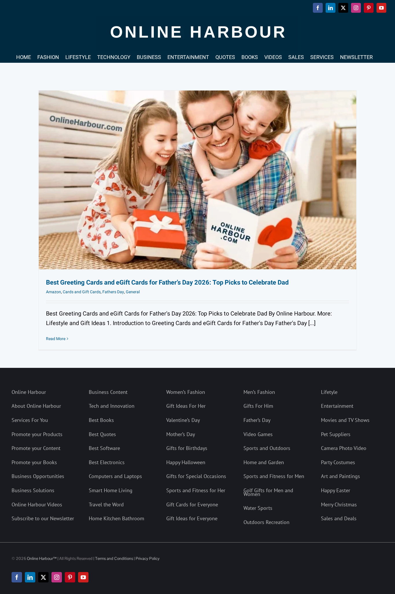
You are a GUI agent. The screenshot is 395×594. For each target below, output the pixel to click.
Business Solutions (33, 490)
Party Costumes (338, 462)
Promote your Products (37, 434)
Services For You (30, 420)
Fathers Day (113, 292)
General (133, 292)
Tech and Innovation (111, 406)
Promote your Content (36, 448)
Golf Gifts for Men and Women (268, 492)
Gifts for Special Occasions (196, 476)
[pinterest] (70, 577)
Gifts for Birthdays (186, 448)
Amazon (53, 292)
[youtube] (83, 577)
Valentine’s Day (183, 420)
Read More (55, 339)
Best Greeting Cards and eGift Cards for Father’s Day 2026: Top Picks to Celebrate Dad (167, 282)
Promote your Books (34, 462)
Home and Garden (263, 462)
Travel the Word (106, 504)
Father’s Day (256, 420)
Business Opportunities (38, 476)
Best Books (101, 420)
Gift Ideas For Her (186, 406)
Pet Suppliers (335, 434)
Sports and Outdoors (266, 448)
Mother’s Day (180, 434)
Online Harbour (29, 392)
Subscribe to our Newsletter (43, 518)
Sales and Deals (339, 518)
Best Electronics (107, 462)
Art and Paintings (340, 476)
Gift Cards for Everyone (192, 504)
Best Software (104, 448)
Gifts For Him (258, 406)
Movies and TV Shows (345, 420)
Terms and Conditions (114, 558)
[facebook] (17, 577)
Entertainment (337, 406)
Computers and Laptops (115, 476)
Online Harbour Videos (37, 504)
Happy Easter (335, 490)
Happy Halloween (185, 462)
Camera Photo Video (343, 448)
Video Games (258, 434)
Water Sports (257, 508)
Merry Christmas (339, 504)
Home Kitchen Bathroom (116, 518)
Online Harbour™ (41, 558)
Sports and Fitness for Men (273, 476)
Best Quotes (102, 434)
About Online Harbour (36, 406)
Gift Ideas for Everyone (191, 518)
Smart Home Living (110, 490)
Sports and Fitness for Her (195, 490)
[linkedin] (30, 577)
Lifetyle (329, 392)
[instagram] (56, 577)
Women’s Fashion (185, 392)
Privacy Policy (148, 558)
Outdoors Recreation (266, 522)
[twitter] (43, 577)
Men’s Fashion (259, 392)
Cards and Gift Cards (82, 292)
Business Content (108, 392)
